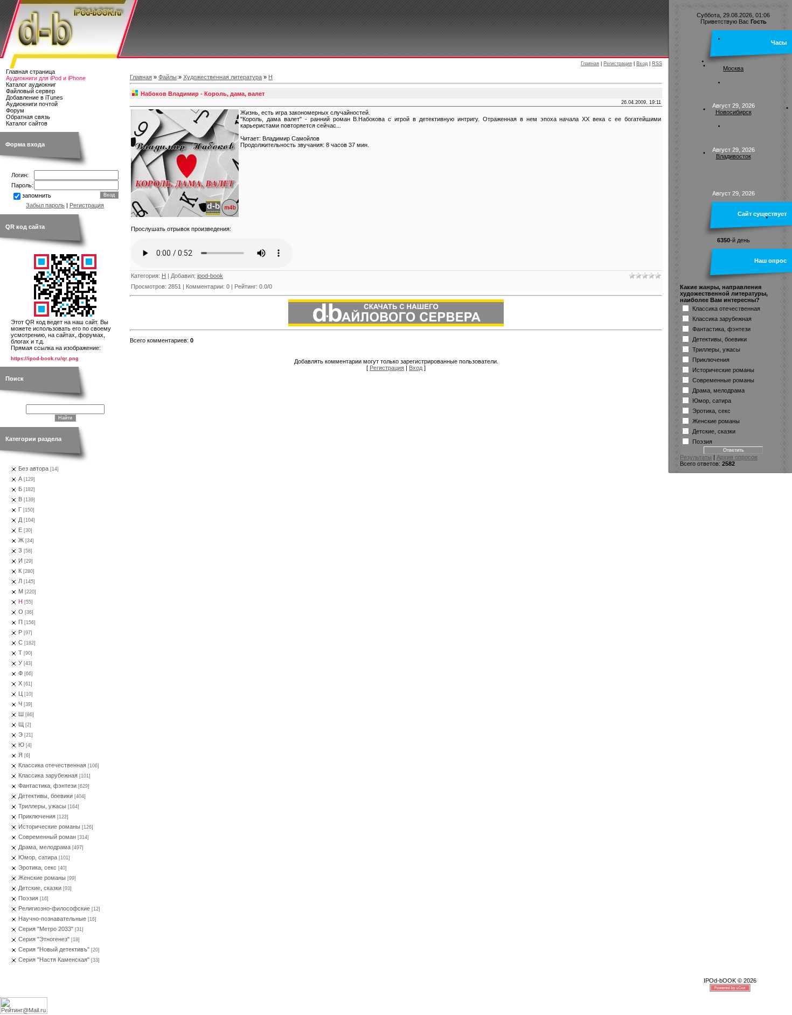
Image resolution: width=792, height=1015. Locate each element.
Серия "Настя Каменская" (53, 959)
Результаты (696, 457)
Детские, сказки (39, 888)
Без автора (33, 468)
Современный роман (47, 837)
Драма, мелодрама (44, 847)
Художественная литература (222, 77)
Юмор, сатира (37, 857)
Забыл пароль (45, 205)
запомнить (36, 195)
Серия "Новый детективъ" (53, 949)
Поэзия (28, 898)
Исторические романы (49, 826)
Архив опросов (737, 457)
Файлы (167, 77)
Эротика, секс (37, 867)
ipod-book (210, 275)
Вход (642, 63)
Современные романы (723, 379)
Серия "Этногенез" (44, 939)
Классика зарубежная (48, 775)
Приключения (36, 816)
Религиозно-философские (54, 908)
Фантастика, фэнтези (47, 785)
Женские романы (42, 877)
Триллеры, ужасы (42, 806)
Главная (590, 63)
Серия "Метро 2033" (45, 929)
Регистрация (617, 63)
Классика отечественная (52, 765)
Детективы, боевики (45, 796)
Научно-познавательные (52, 918)
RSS (657, 63)
